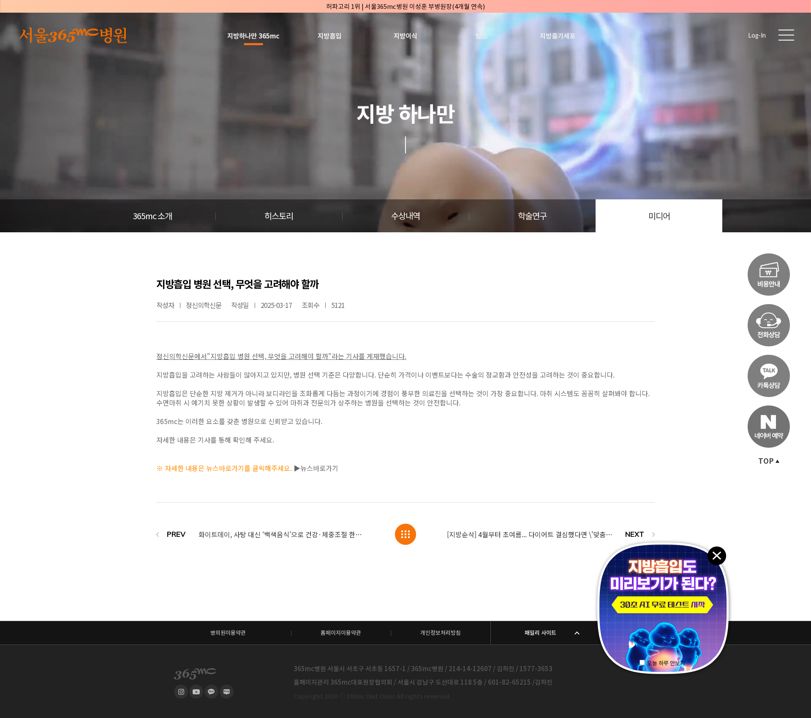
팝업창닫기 (716, 555)
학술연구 (532, 216)
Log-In (757, 35)
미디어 (659, 216)
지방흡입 (329, 36)
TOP (766, 461)
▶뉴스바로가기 (316, 468)
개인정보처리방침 (440, 632)
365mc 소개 (152, 216)
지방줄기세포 (557, 36)
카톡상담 (769, 376)
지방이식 (405, 36)
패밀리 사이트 (540, 632)
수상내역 (405, 216)
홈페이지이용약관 (341, 632)
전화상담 (769, 325)
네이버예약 (769, 426)
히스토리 (278, 216)
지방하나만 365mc (253, 36)
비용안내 (769, 274)
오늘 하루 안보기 (666, 663)
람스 (481, 36)
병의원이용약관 (228, 632)
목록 (405, 534)
